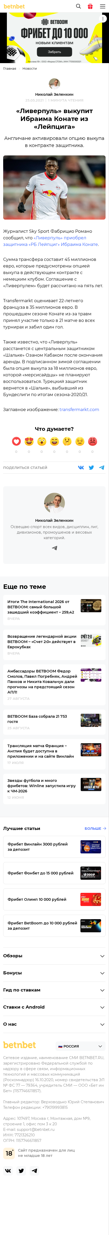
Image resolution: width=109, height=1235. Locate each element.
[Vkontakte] (81, 467)
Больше (93, 828)
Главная (9, 68)
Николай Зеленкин (54, 94)
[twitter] (21, 1171)
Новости (29, 68)
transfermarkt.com (79, 409)
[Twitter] (91, 467)
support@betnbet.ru (35, 1129)
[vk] (8, 1171)
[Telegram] (102, 467)
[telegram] (34, 1171)
